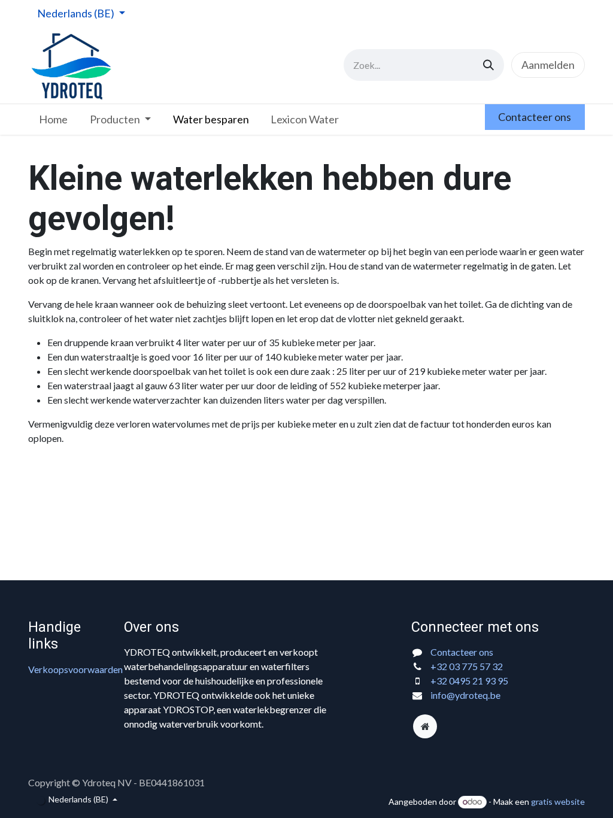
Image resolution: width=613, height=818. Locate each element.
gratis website (558, 801)
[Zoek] (488, 65)
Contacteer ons (534, 116)
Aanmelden (548, 64)
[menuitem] (53, 119)
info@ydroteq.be (465, 695)
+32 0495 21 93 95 (469, 680)
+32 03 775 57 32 (466, 666)
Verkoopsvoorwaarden (75, 669)
